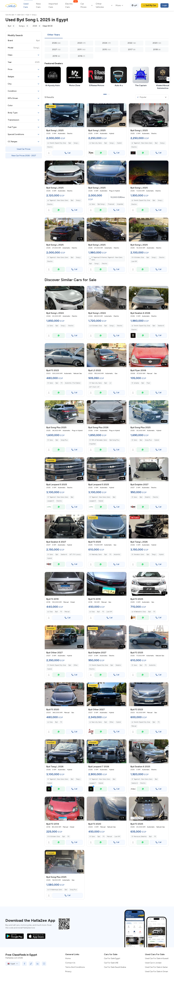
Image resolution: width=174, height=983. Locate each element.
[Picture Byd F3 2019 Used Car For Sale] (64, 584)
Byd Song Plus (114, 440)
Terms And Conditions (75, 967)
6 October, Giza (139, 257)
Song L (76, 143)
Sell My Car (151, 5)
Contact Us (70, 963)
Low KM (134, 261)
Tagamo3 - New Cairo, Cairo (58, 257)
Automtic (117, 554)
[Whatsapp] (101, 152)
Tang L (154, 554)
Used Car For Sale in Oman (156, 971)
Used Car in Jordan (153, 963)
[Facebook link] (24, 963)
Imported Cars (53, 5)
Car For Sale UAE (111, 963)
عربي (135, 5)
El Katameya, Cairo (55, 890)
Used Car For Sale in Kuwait (157, 958)
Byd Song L (101, 204)
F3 (61, 383)
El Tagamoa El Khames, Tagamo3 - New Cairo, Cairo (106, 259)
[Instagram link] (44, 963)
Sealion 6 (161, 326)
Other (76, 665)
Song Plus (64, 440)
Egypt (13, 964)
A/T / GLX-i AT (94, 387)
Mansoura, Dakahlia (140, 836)
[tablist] (107, 34)
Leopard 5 (50, 501)
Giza (50, 612)
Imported (120, 204)
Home (68, 958)
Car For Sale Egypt (112, 958)
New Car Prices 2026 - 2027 (23, 155)
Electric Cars (71, 5)
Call (68, 153)
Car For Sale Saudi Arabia (115, 967)
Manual (67, 612)
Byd (70, 143)
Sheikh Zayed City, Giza (142, 200)
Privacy (68, 971)
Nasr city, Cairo (96, 383)
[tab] (54, 34)
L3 (110, 383)
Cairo (51, 326)
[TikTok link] (31, 963)
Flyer (148, 383)
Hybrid (119, 143)
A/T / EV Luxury (75, 554)
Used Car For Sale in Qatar (156, 967)
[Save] (81, 106)
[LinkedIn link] (37, 963)
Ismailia (136, 383)
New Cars (38, 5)
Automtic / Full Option (72, 383)
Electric (50, 147)
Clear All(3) (47, 26)
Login (164, 5)
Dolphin (147, 497)
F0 (68, 836)
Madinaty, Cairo (96, 554)
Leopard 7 (92, 783)
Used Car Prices (23, 149)
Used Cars (25, 5)
